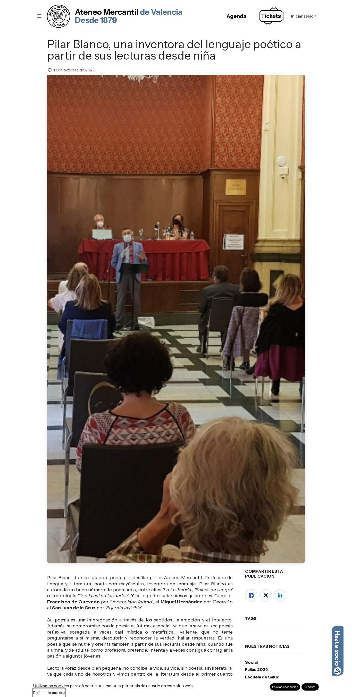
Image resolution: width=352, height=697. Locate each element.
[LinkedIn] (280, 595)
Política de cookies (49, 692)
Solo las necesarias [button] (285, 687)
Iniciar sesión (303, 16)
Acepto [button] (310, 687)
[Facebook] (251, 595)
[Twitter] (265, 595)
